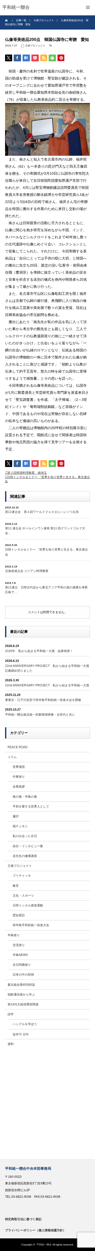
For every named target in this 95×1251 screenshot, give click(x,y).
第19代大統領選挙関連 (23, 1004)
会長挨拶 (19, 786)
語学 (11, 1014)
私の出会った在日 (25, 836)
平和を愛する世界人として (31, 806)
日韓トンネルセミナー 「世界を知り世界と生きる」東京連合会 (46, 552)
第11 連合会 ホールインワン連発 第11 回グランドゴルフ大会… (45, 531)
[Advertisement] (47, 1104)
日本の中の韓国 (23, 974)
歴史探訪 (19, 915)
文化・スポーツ (23, 895)
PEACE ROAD (18, 747)
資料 (11, 1044)
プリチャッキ (22, 875)
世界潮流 (19, 767)
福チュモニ (20, 826)
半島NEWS (20, 955)
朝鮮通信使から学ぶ (21, 994)
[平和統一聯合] (16, 7)
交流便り (19, 945)
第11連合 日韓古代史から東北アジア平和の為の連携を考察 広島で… (46, 590)
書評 (16, 816)
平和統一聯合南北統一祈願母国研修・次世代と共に (40, 714)
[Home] (7, 20)
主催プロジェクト (35, 45)
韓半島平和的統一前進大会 (31, 925)
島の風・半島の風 (25, 796)
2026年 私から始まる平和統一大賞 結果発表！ (39, 651)
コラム (12, 757)
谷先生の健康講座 (25, 856)
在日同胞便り (22, 965)
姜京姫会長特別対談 (21, 984)
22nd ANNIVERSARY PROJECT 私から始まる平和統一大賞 (47, 685)
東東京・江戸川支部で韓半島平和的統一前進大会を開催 (43, 700)
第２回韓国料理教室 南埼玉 (27, 473)
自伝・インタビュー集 (28, 846)
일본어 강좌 (21, 1034)
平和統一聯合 (44, 1244)
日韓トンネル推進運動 (28, 905)
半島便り (14, 935)
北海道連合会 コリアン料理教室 (26, 571)
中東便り (19, 776)
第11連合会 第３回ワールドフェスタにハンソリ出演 (42, 512)
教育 (16, 886)
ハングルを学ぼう (25, 1024)
